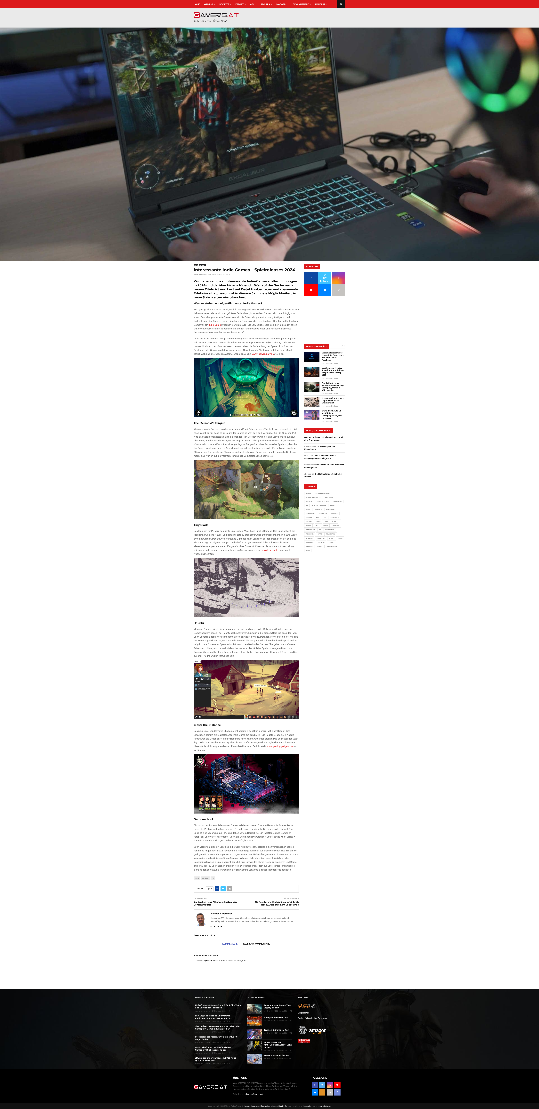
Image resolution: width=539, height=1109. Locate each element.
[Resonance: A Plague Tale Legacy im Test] (254, 1009)
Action (308, 493)
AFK (252, 4)
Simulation (321, 538)
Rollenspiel (330, 534)
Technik (265, 4)
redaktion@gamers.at (253, 1094)
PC (213, 878)
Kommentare (229, 943)
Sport (331, 538)
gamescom (330, 509)
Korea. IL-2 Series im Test (276, 1055)
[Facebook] (315, 1085)
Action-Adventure (323, 493)
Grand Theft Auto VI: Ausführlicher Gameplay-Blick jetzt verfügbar (332, 414)
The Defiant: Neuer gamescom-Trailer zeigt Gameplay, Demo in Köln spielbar (333, 386)
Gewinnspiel (310, 513)
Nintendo (335, 526)
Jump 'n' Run (334, 517)
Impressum (255, 1106)
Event (308, 509)
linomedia (307, 1106)
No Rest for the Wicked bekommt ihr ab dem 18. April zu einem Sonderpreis (277, 903)
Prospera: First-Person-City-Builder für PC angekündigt (333, 400)
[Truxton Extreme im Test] (254, 1034)
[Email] (315, 1092)
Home (197, 4)
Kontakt (320, 4)
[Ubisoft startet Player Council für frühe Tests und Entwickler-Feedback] (311, 357)
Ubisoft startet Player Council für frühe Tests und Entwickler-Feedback (332, 356)
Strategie (309, 542)
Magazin (281, 4)
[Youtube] (337, 1085)
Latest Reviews (255, 997)
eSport (239, 4)
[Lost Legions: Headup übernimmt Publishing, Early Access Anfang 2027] (311, 372)
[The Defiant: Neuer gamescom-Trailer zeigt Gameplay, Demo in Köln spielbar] (311, 387)
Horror (309, 517)
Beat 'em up (338, 501)
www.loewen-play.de (263, 353)
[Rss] (322, 1092)
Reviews (224, 4)
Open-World (310, 530)
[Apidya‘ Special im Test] (254, 1021)
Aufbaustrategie (323, 501)
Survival (321, 542)
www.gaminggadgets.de (280, 746)
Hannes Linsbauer (204, 275)
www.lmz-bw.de (269, 550)
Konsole (205, 878)
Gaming (208, 4)
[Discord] (337, 1092)
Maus (334, 522)
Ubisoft (320, 546)
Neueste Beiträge (316, 346)
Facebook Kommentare (256, 943)
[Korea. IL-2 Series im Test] (254, 1059)
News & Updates (204, 997)
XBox (308, 550)
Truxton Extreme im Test (276, 1030)
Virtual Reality (332, 546)
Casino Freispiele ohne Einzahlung (312, 1018)
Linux (318, 522)
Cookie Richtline (285, 1106)
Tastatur (309, 546)
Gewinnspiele (301, 4)
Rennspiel (309, 534)
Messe (308, 526)
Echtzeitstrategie (319, 505)
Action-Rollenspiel (313, 497)
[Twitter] (322, 1085)
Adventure (329, 497)
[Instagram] (330, 1085)
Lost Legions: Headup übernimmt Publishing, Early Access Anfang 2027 (333, 371)
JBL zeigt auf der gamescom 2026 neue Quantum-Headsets (215, 1059)
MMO (316, 526)
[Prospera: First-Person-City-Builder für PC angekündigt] (311, 402)
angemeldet (207, 960)
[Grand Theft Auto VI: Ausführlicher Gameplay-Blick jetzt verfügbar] (311, 415)
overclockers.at (326, 1106)
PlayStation (329, 530)
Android (309, 501)
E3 (307, 505)
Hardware (323, 513)
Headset (334, 513)
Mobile (325, 526)
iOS (325, 517)
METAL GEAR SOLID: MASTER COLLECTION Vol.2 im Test (278, 1045)
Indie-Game (215, 324)
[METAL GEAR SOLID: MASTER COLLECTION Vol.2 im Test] (254, 1046)
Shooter (309, 538)
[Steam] (330, 1092)
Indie (196, 265)
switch (331, 542)
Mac (326, 522)
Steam (340, 538)
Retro (320, 534)
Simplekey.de (303, 1013)
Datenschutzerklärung (269, 1106)
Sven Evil (270, 1021)
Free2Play (318, 509)
